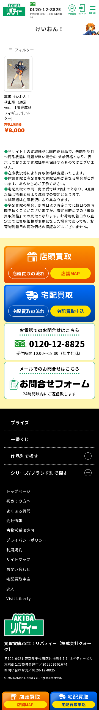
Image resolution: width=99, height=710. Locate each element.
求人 (10, 589)
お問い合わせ (18, 569)
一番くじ (20, 439)
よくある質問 (18, 511)
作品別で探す (24, 456)
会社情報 (14, 520)
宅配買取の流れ (28, 311)
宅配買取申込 (70, 311)
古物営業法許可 (20, 530)
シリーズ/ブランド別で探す (39, 472)
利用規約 (14, 549)
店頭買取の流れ (28, 273)
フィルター (24, 49)
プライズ (20, 422)
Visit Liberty (18, 598)
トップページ (18, 491)
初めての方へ (18, 501)
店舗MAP (70, 273)
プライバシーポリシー (26, 540)
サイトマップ (18, 559)
